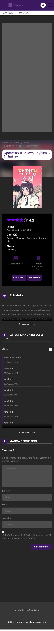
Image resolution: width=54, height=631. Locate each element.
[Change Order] (7, 339)
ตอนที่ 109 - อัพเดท (12, 357)
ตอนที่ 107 (8, 379)
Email (5, 504)
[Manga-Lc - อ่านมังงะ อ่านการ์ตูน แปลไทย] (15, 5)
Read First (18, 277)
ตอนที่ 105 (8, 401)
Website (6, 518)
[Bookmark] (38, 258)
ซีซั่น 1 (5, 349)
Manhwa (8, 12)
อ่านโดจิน (19, 610)
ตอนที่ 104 (8, 411)
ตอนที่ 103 (8, 422)
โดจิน (36, 610)
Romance (32, 238)
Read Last (34, 277)
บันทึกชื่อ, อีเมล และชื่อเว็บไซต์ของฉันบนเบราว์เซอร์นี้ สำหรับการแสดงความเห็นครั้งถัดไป (27, 537)
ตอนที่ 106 (8, 390)
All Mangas (15, 142)
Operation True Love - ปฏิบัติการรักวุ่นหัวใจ (23, 146)
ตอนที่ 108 (8, 368)
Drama (26, 142)
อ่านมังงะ (29, 610)
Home (5, 142)
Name (5, 490)
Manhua (23, 12)
